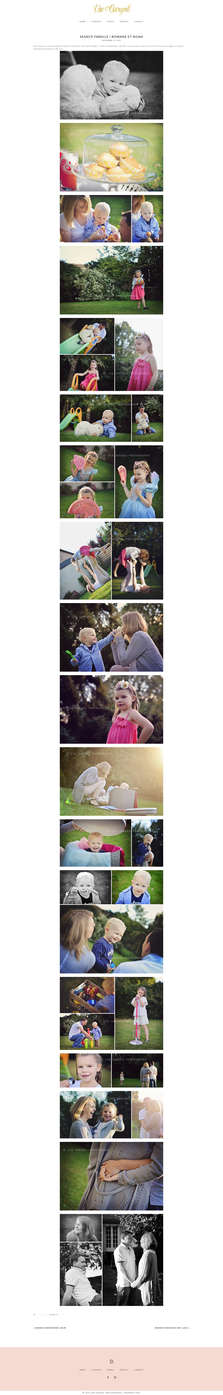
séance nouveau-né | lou (171, 1328)
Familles (63, 1314)
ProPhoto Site (132, 1393)
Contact (139, 22)
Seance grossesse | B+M (50, 1328)
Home (82, 22)
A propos (96, 22)
